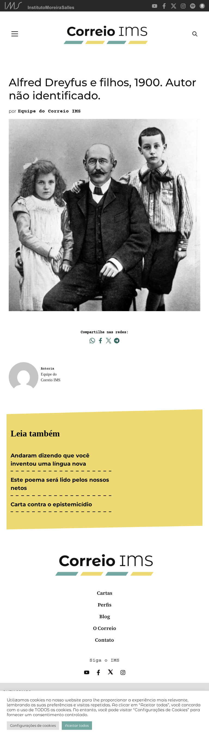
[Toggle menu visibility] (15, 33)
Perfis (105, 604)
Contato (104, 639)
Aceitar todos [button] (77, 725)
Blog (104, 616)
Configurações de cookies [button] (33, 725)
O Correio (104, 628)
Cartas (104, 593)
